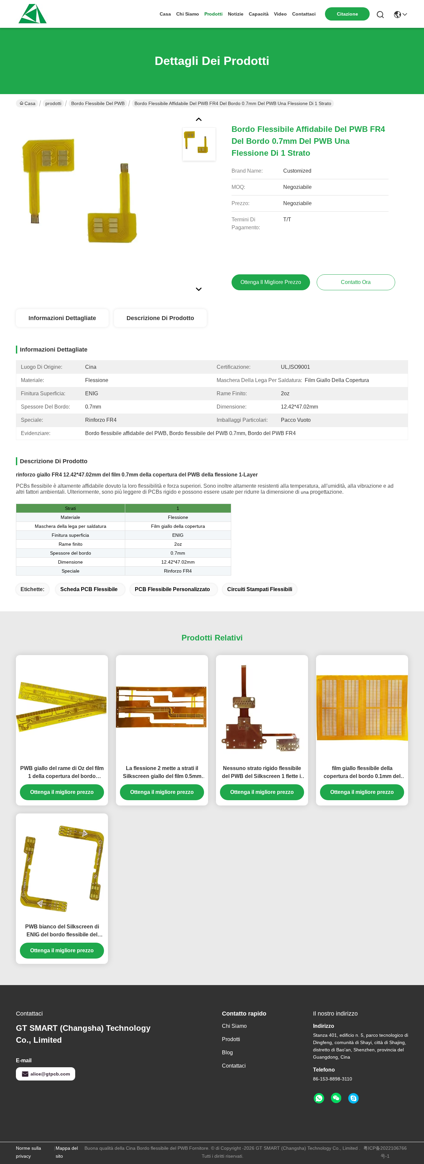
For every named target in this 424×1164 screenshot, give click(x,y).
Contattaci (304, 14)
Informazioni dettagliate (62, 318)
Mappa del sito (67, 1152)
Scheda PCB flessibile (89, 589)
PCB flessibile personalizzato (172, 589)
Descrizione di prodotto (160, 318)
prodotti (213, 14)
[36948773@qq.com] (353, 1098)
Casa (165, 14)
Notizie (235, 14)
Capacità (259, 14)
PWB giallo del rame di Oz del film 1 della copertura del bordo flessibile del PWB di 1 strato (62, 772)
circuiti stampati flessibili (259, 589)
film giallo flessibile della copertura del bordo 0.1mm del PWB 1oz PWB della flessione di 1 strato (362, 772)
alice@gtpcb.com (50, 1074)
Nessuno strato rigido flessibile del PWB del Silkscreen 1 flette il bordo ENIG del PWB (262, 772)
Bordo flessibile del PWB (98, 103)
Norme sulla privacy (28, 1152)
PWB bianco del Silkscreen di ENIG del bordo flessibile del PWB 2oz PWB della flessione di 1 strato (62, 931)
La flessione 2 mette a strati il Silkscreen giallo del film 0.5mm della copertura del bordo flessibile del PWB (162, 772)
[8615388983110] (319, 1098)
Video (280, 14)
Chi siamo (187, 14)
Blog (227, 1052)
